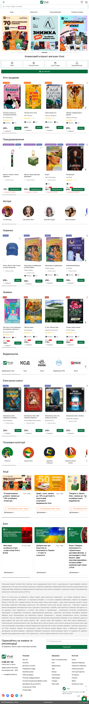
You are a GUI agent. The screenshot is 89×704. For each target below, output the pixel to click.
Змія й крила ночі (50, 113)
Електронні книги (77, 684)
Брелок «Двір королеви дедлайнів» (32, 175)
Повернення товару (29, 669)
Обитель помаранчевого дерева (74, 114)
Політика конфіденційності (31, 678)
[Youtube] (12, 695)
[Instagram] (3, 695)
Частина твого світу (30, 113)
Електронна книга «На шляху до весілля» (52, 417)
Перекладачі (56, 678)
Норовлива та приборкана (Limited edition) (32, 266)
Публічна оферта (28, 675)
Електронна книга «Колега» (75, 416)
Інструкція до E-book (29, 687)
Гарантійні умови (28, 672)
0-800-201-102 (7, 662)
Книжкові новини (77, 12)
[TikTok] (21, 695)
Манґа (74, 681)
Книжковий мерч (55, 12)
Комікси (74, 678)
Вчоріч (47, 174)
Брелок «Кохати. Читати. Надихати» (11, 175)
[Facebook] (7, 695)
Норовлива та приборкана (53, 265)
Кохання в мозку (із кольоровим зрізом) (9, 114)
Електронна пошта (56, 641)
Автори (54, 672)
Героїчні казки (28, 327)
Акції (11, 12)
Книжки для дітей (77, 669)
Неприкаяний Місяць (73, 265)
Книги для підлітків (78, 672)
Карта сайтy (55, 684)
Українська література (79, 666)
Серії (53, 669)
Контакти (26, 662)
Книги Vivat (33, 12)
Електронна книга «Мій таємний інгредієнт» (31, 417)
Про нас (25, 659)
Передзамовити (15, 189)
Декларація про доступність (32, 684)
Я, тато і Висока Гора (51, 327)
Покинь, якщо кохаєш (73, 327)
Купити (18, 128)
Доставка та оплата (29, 666)
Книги (74, 659)
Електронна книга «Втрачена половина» (10, 417)
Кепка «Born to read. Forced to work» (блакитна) (11, 266)
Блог (53, 662)
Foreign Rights (27, 690)
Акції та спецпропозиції (59, 659)
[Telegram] (16, 695)
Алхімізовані (70, 174)
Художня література (78, 662)
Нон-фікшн (75, 675)
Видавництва (56, 666)
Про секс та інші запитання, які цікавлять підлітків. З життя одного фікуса (12, 328)
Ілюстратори (56, 675)
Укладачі (54, 681)
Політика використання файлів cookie (35, 681)
